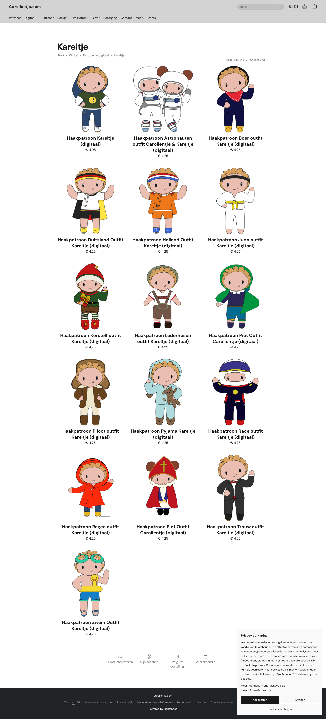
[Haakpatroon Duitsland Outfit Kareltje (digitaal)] (90, 201)
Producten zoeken (120, 662)
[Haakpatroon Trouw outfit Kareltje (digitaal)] (235, 488)
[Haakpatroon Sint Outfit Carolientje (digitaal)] (163, 488)
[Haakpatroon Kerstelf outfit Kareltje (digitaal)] (90, 296)
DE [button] (296, 6)
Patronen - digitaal (96, 55)
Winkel (73, 55)
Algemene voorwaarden (98, 702)
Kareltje (119, 55)
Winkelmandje (205, 662)
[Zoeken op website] (280, 6)
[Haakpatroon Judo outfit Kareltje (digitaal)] (235, 201)
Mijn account (149, 662)
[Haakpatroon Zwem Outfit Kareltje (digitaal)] (90, 583)
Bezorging (110, 18)
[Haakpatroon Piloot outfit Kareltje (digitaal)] (90, 392)
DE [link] (79, 702)
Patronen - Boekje (54, 18)
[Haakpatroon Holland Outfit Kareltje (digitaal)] (163, 201)
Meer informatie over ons (256, 690)
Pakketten (80, 18)
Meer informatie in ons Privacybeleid (263, 685)
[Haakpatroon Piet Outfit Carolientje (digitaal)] (235, 296)
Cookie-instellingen (222, 702)
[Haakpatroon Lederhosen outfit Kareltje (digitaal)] (163, 296)
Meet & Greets (146, 18)
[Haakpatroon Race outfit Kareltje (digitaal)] (235, 392)
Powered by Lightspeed (163, 709)
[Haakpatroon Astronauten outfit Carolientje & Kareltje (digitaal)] (163, 99)
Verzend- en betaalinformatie (155, 702)
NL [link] (73, 702)
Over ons (201, 702)
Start (60, 55)
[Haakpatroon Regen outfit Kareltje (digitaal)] (90, 488)
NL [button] (289, 6)
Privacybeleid (125, 702)
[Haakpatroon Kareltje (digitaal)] (90, 99)
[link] (280, 707)
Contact (126, 18)
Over (96, 18)
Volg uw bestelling (177, 664)
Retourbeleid (184, 702)
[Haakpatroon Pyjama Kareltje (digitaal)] (163, 392)
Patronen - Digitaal (22, 18)
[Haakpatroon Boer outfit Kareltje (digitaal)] (235, 99)
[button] (25, 6)
